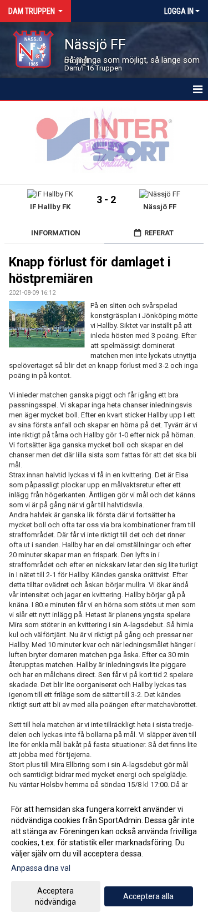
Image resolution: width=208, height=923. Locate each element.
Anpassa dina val (40, 868)
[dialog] (104, 855)
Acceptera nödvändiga (55, 896)
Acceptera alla (148, 896)
